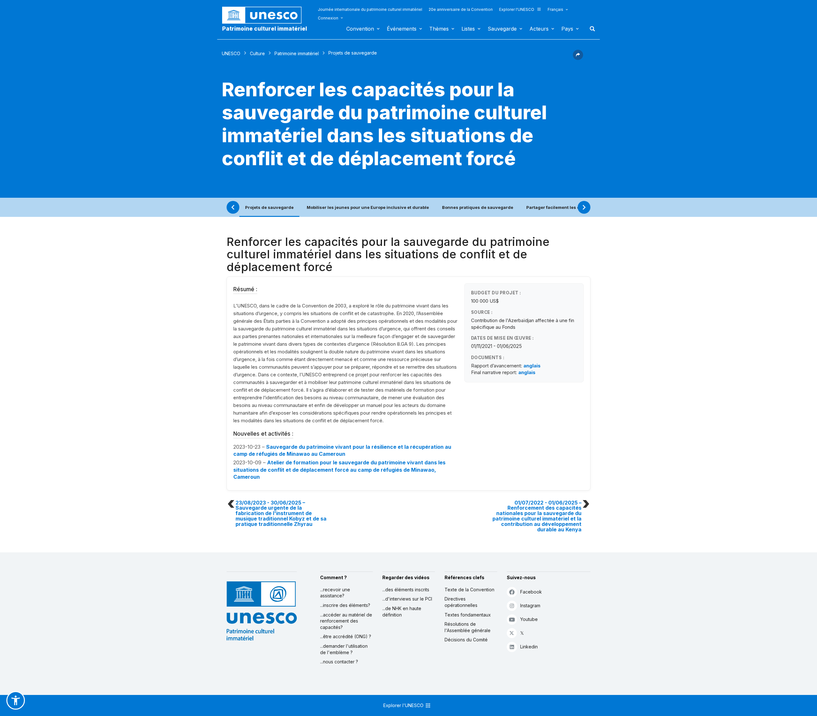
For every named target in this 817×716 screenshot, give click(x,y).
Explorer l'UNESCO (516, 9)
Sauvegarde (502, 29)
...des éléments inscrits (405, 589)
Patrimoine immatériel (296, 53)
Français (555, 9)
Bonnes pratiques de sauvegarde (477, 207)
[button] (578, 58)
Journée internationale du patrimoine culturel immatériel (370, 9)
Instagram (530, 605)
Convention (360, 29)
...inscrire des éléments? (345, 605)
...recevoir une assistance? (335, 593)
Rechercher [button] (590, 28)
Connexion (328, 18)
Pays (567, 29)
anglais (532, 366)
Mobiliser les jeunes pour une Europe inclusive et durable (368, 207)
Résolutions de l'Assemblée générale (468, 627)
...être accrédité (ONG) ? (345, 636)
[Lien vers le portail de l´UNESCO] (265, 15)
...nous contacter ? (339, 661)
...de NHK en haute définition (401, 611)
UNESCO (231, 53)
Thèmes (439, 29)
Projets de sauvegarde (269, 207)
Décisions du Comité (466, 639)
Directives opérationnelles (461, 602)
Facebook (531, 591)
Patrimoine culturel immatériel (264, 29)
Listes (468, 29)
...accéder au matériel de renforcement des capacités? (346, 621)
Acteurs (539, 29)
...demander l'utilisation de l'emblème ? (344, 649)
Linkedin (529, 646)
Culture (257, 53)
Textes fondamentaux (468, 614)
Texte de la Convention (469, 589)
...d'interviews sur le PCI (407, 599)
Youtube (529, 619)
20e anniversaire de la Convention (461, 9)
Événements (401, 29)
